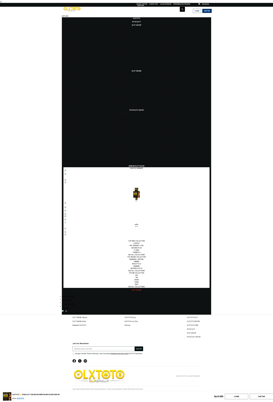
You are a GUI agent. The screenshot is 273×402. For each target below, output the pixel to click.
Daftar (207, 11)
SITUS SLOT (191, 329)
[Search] (182, 9)
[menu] (136, 154)
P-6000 (136, 250)
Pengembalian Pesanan (181, 4)
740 (136, 277)
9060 (136, 284)
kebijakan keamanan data (119, 353)
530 (136, 275)
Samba (136, 261)
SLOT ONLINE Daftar (79, 321)
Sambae (136, 266)
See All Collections (136, 255)
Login (197, 11)
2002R (136, 280)
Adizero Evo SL (137, 268)
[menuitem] (136, 18)
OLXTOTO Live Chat (131, 321)
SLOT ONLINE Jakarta (80, 317)
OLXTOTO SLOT (192, 317)
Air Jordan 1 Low (136, 245)
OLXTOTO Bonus (130, 317)
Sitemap (127, 325)
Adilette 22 (136, 264)
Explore (65, 16)
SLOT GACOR (191, 333)
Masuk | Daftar (141, 4)
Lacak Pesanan (165, 4)
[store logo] (72, 11)
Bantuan (141, 5)
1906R (136, 282)
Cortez (136, 243)
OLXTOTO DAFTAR (193, 321)
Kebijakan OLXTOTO (79, 325)
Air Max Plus (136, 248)
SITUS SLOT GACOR (193, 337)
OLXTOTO (20, 398)
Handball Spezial (136, 259)
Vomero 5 (136, 252)
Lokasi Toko (153, 4)
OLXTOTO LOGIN (192, 325)
